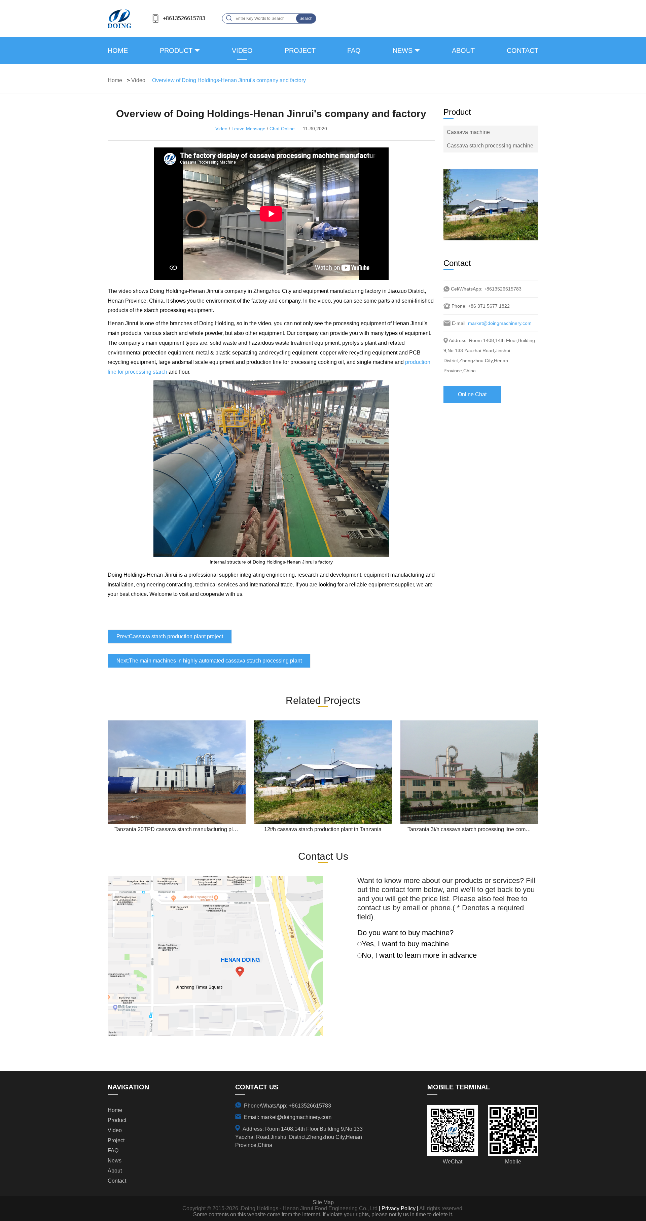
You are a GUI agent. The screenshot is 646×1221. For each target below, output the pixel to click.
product (176, 50)
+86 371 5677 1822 (489, 306)
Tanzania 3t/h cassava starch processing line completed (473, 829)
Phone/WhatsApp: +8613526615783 (287, 1106)
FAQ (354, 50)
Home (118, 50)
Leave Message (248, 128)
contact (522, 50)
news (402, 50)
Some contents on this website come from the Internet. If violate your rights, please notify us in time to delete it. (323, 1214)
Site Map (323, 1202)
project (300, 50)
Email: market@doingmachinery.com (287, 1117)
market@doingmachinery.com (500, 323)
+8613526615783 (184, 18)
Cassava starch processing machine (490, 145)
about (463, 50)
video (242, 50)
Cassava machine (468, 132)
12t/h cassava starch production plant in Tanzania (323, 829)
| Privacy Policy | (398, 1208)
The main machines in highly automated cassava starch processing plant (215, 661)
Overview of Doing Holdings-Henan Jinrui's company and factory (229, 80)
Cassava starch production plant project (176, 636)
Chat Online (282, 128)
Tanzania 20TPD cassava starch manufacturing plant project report (193, 829)
